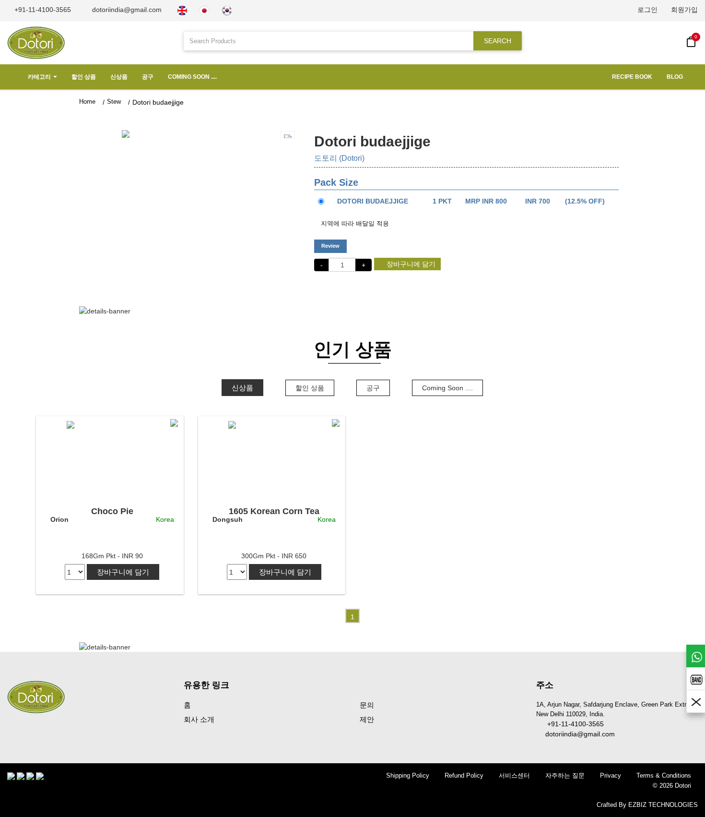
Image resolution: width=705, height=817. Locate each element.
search (497, 41)
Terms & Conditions (663, 775)
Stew (114, 101)
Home (87, 101)
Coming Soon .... (192, 76)
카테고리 (39, 76)
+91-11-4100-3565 (41, 9)
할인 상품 (83, 76)
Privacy (610, 775)
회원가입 (684, 9)
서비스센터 (514, 775)
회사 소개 (199, 719)
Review (330, 246)
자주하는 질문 (565, 775)
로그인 (647, 9)
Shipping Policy (407, 775)
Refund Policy (464, 775)
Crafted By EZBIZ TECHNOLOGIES (647, 804)
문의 (367, 705)
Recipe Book (632, 76)
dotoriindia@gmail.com (126, 9)
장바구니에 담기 (410, 264)
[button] (112, 133)
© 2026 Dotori (672, 785)
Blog (675, 76)
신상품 (119, 76)
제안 (367, 719)
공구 (147, 76)
